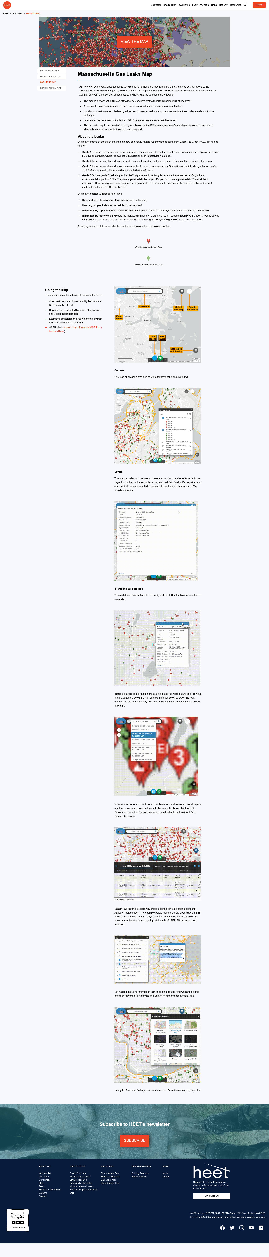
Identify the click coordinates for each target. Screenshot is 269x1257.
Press (42, 1186)
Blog (41, 1183)
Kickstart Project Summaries (83, 1190)
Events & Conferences (50, 1190)
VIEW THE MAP (134, 42)
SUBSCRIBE (134, 1141)
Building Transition (141, 1173)
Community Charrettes (81, 1183)
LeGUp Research (78, 1180)
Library (166, 1177)
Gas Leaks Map (108, 1180)
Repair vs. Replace (110, 1177)
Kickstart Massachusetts (82, 1186)
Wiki (72, 1193)
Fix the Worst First (110, 1173)
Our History (44, 1180)
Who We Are (45, 1173)
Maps (165, 1173)
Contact (43, 1196)
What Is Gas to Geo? (80, 1177)
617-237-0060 (213, 1213)
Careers (43, 1193)
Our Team (44, 1177)
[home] (7, 5)
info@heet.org (197, 1213)
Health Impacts (139, 1177)
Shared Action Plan (110, 1183)
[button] (156, 5)
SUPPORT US (212, 1196)
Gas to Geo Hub (78, 1173)
